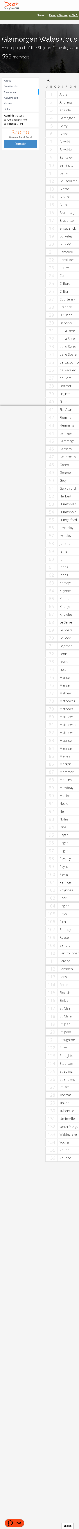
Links (7, 109)
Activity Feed (11, 97)
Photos (8, 103)
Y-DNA (73, 15)
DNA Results (11, 86)
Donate (20, 143)
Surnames (10, 92)
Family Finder (58, 15)
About (7, 80)
